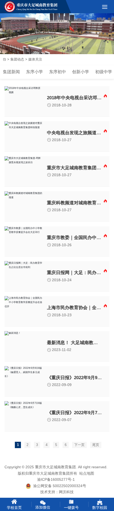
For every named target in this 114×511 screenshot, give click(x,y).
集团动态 (17, 59)
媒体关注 (35, 59)
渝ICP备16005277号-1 (56, 480)
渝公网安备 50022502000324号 (58, 486)
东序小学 (34, 71)
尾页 (95, 445)
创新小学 (80, 71)
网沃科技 (66, 492)
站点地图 (86, 473)
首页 (4, 60)
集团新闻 (11, 71)
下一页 (79, 445)
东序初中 (57, 71)
